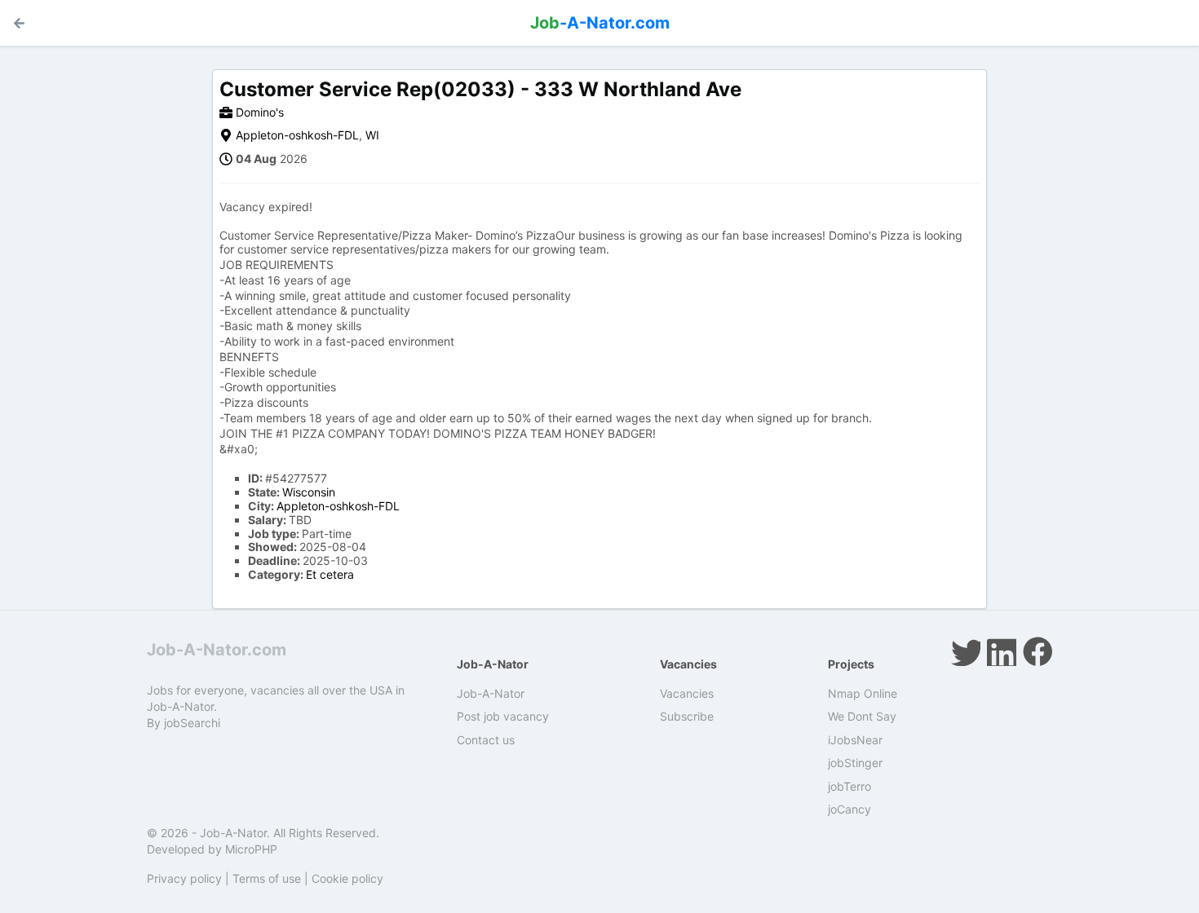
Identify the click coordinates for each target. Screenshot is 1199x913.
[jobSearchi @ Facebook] (1037, 651)
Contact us (486, 740)
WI (372, 135)
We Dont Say (862, 716)
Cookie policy (347, 878)
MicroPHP (251, 849)
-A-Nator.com (600, 23)
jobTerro (849, 786)
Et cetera (330, 574)
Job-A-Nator (490, 693)
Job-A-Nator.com (216, 649)
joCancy (849, 809)
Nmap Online (862, 693)
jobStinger (855, 763)
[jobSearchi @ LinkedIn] (1001, 651)
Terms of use (266, 878)
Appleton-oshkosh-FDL (297, 135)
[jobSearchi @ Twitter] (965, 651)
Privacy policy (184, 878)
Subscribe (687, 716)
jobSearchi (192, 723)
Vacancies (687, 693)
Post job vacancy (503, 716)
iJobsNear (855, 740)
